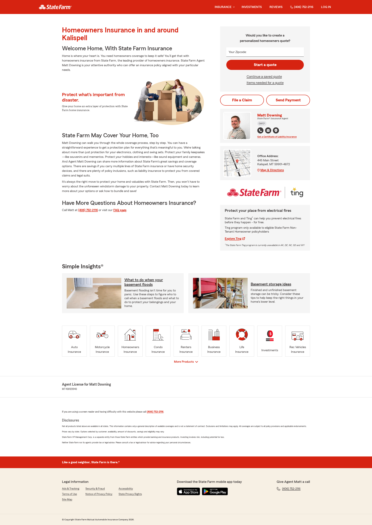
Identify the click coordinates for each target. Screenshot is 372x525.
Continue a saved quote (264, 76)
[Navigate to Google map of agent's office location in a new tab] (276, 130)
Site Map (67, 499)
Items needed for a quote (265, 82)
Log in (326, 7)
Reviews (276, 7)
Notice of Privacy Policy (98, 494)
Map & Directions (272, 170)
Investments (252, 7)
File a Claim (242, 100)
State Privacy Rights (130, 494)
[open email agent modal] (268, 131)
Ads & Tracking (70, 488)
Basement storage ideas (271, 284)
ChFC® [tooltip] (262, 123)
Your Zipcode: (238, 52)
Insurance (223, 7)
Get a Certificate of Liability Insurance (277, 137)
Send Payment (288, 100)
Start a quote (265, 65)
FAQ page (119, 210)
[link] (55, 7)
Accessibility (126, 488)
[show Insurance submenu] (233, 7)
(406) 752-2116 (303, 7)
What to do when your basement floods (143, 282)
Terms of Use (69, 494)
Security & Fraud (95, 488)
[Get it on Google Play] (215, 491)
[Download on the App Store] (188, 491)
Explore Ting (233, 238)
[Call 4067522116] (260, 130)
